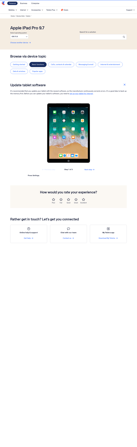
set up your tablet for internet (81, 93)
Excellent (83, 203)
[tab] (19, 64)
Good (68, 203)
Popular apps (37, 71)
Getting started (19, 64)
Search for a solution (88, 32)
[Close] (124, 84)
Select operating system (18, 33)
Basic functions (38, 64)
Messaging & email (86, 64)
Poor (53, 203)
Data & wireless (19, 71)
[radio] (53, 199)
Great (76, 203)
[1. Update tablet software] (68, 133)
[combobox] (100, 37)
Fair (61, 203)
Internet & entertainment (110, 64)
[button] (19, 36)
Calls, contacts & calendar (61, 64)
